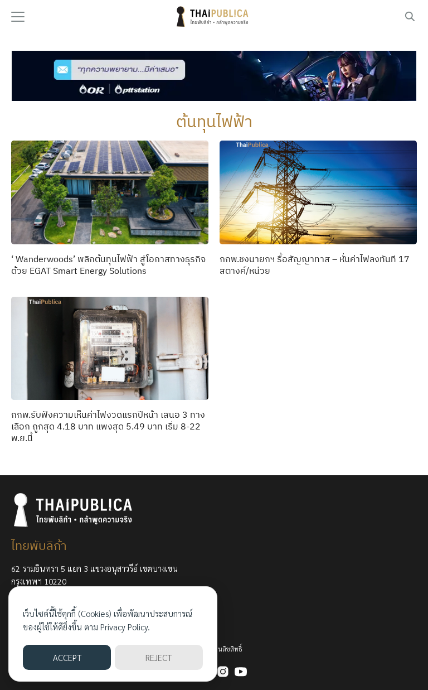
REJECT (158, 657)
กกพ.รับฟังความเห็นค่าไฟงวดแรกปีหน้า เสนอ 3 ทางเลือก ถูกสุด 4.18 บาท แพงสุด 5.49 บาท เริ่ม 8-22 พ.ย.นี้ (108, 426)
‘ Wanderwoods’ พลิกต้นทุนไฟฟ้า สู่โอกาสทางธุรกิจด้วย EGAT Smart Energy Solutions (108, 264)
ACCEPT (67, 657)
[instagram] (223, 671)
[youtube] (240, 671)
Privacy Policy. (125, 626)
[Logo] (214, 17)
